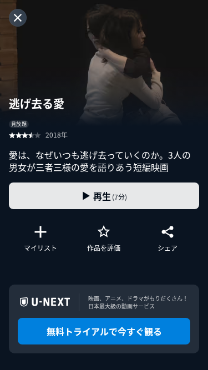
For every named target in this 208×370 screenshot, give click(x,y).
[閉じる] (18, 18)
